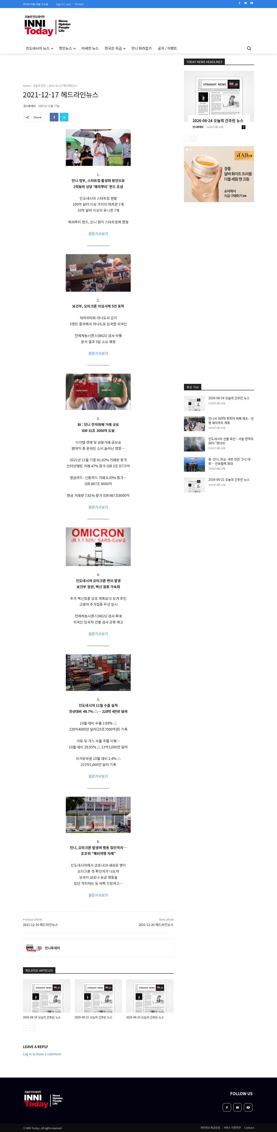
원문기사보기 (98, 233)
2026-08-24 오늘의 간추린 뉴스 (42, 1017)
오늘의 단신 (39, 85)
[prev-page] (25, 1028)
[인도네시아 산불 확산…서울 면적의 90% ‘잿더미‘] (194, 444)
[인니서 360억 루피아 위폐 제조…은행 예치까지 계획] (194, 423)
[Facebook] (239, 3)
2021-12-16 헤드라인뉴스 (40, 924)
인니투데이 (29, 106)
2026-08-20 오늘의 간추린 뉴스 (145, 1017)
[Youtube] (251, 3)
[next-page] (32, 1028)
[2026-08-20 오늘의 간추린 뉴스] (150, 996)
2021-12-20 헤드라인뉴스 (156, 924)
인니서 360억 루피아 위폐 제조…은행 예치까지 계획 (231, 420)
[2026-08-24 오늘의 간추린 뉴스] (46, 996)
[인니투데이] (34, 948)
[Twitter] (64, 117)
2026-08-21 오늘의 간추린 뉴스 (93, 1017)
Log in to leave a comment (42, 1054)
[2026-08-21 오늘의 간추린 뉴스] (98, 996)
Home (26, 85)
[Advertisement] (219, 231)
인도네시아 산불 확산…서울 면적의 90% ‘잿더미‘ (230, 441)
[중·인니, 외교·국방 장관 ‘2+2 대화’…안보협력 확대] (194, 464)
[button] (249, 48)
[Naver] (245, 3)
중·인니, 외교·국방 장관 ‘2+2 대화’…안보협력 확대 (229, 461)
